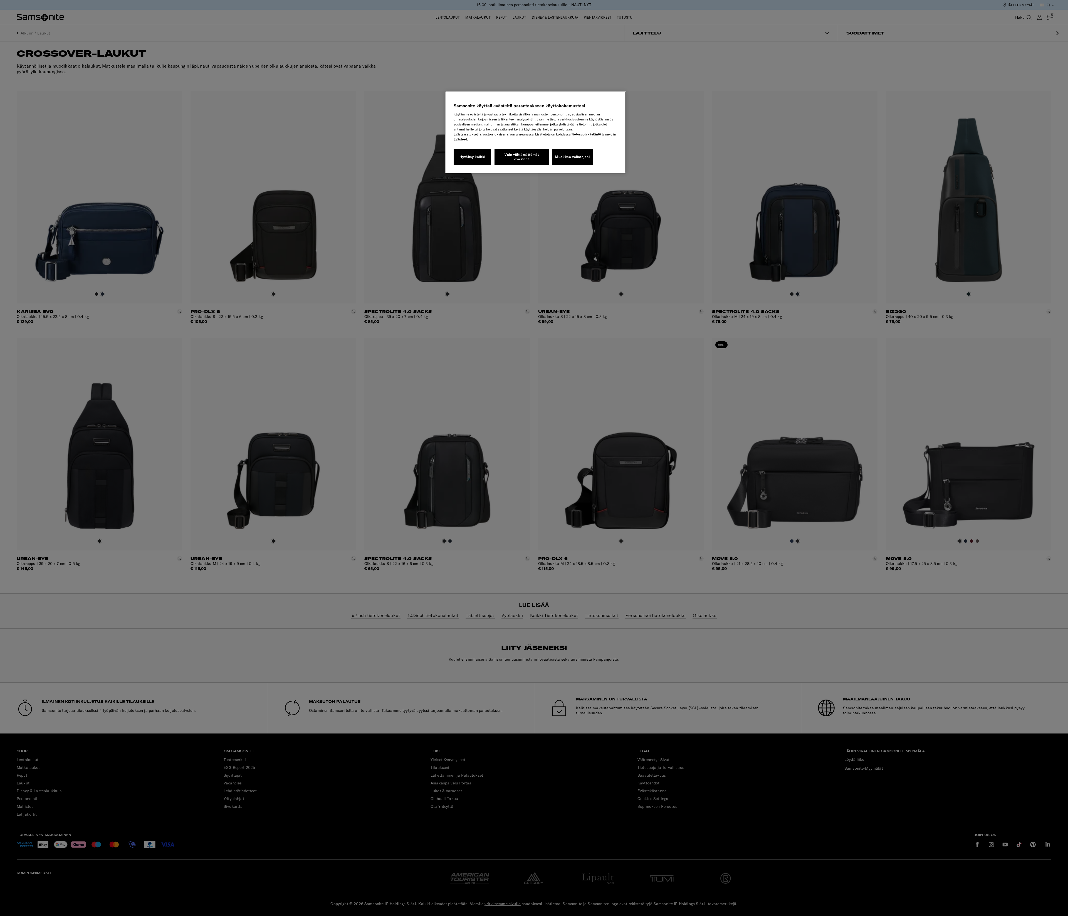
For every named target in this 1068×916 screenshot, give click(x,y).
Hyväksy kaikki (472, 157)
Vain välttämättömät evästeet (522, 156)
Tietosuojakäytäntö (586, 134)
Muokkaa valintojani (572, 157)
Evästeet (460, 139)
